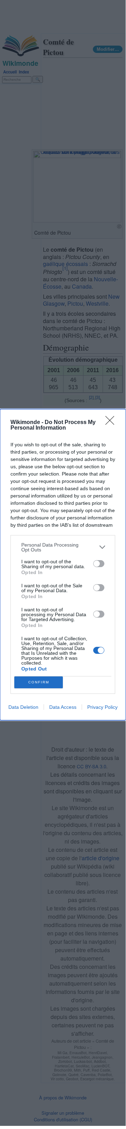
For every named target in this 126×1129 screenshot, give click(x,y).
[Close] (112, 422)
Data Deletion (23, 707)
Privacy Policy (102, 707)
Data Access (62, 707)
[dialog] (63, 564)
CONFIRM (38, 682)
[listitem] (62, 547)
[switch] (98, 563)
